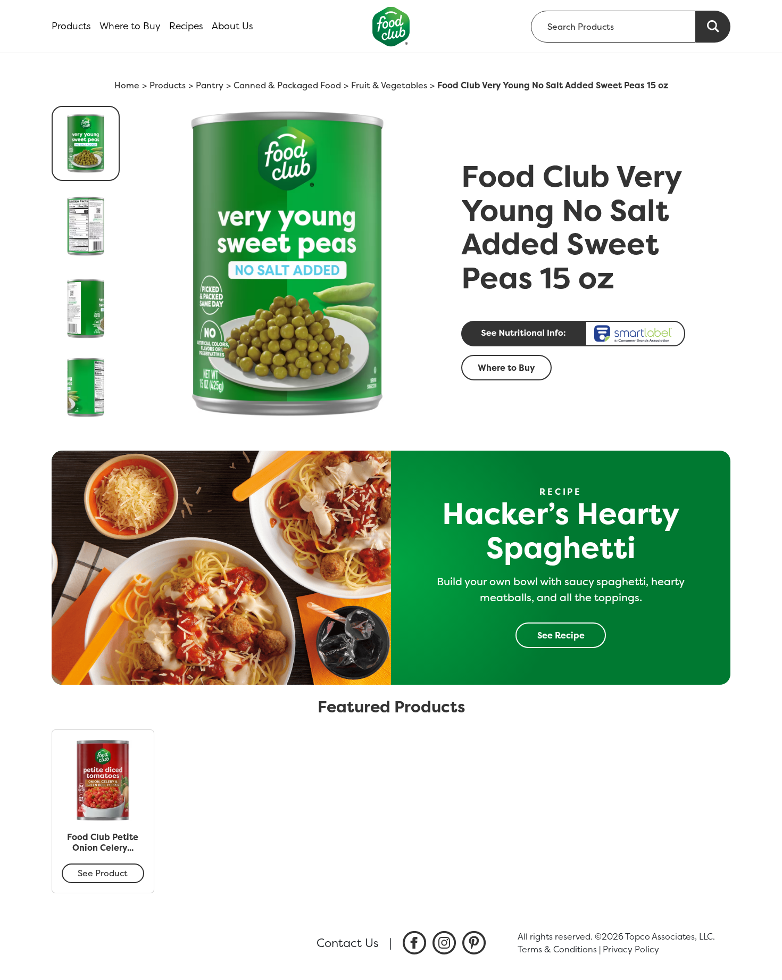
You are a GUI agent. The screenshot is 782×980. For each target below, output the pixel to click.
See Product (103, 873)
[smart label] (592, 333)
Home (126, 85)
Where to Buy (130, 26)
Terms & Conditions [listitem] (557, 949)
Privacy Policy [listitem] (631, 949)
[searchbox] (613, 27)
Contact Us (348, 943)
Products (71, 26)
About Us (232, 26)
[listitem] (414, 942)
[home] (391, 26)
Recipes (186, 26)
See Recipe (561, 635)
